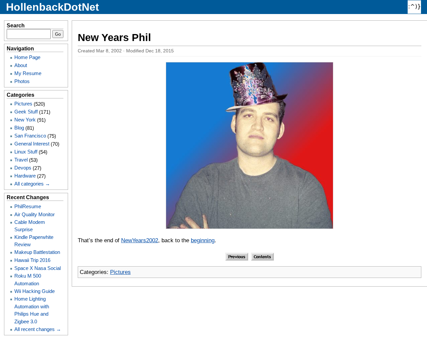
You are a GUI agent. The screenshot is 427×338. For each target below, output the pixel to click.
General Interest (31, 143)
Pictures (120, 272)
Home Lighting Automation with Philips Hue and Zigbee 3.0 (31, 310)
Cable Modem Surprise (29, 225)
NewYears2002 (139, 240)
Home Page (27, 57)
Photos (22, 81)
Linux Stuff (25, 151)
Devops (22, 168)
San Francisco (30, 135)
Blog (19, 127)
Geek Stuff (26, 111)
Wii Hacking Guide (34, 291)
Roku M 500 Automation (27, 279)
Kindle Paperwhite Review (33, 240)
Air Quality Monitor (34, 214)
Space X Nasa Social (37, 268)
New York (25, 119)
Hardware (25, 176)
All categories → (32, 184)
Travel (21, 159)
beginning (203, 240)
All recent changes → (37, 329)
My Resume (27, 73)
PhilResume (27, 206)
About (20, 65)
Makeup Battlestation (37, 252)
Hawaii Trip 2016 (32, 260)
